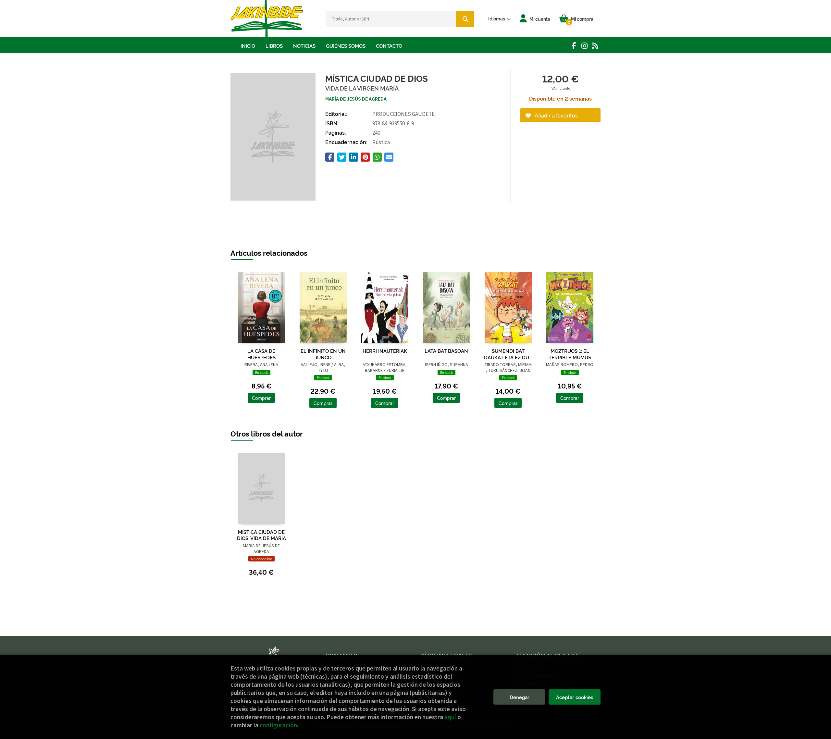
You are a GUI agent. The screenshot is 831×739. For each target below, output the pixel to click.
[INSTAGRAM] (584, 45)
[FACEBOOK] (573, 45)
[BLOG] (595, 45)
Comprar (261, 398)
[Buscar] (465, 19)
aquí (450, 717)
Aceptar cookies (574, 697)
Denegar (519, 697)
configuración (278, 725)
